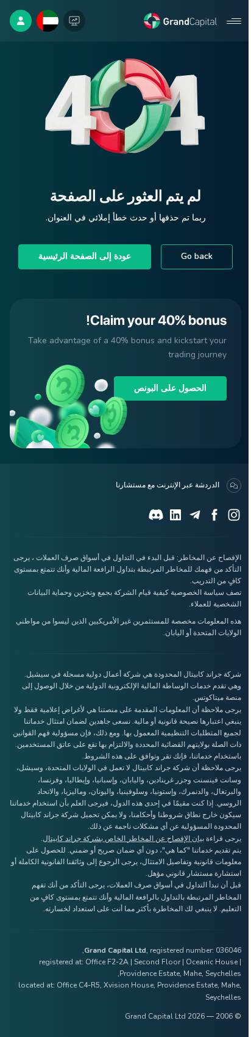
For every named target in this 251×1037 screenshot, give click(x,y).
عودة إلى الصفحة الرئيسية (84, 256)
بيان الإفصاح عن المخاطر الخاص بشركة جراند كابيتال (123, 838)
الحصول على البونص (170, 388)
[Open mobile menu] (234, 20)
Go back (197, 256)
